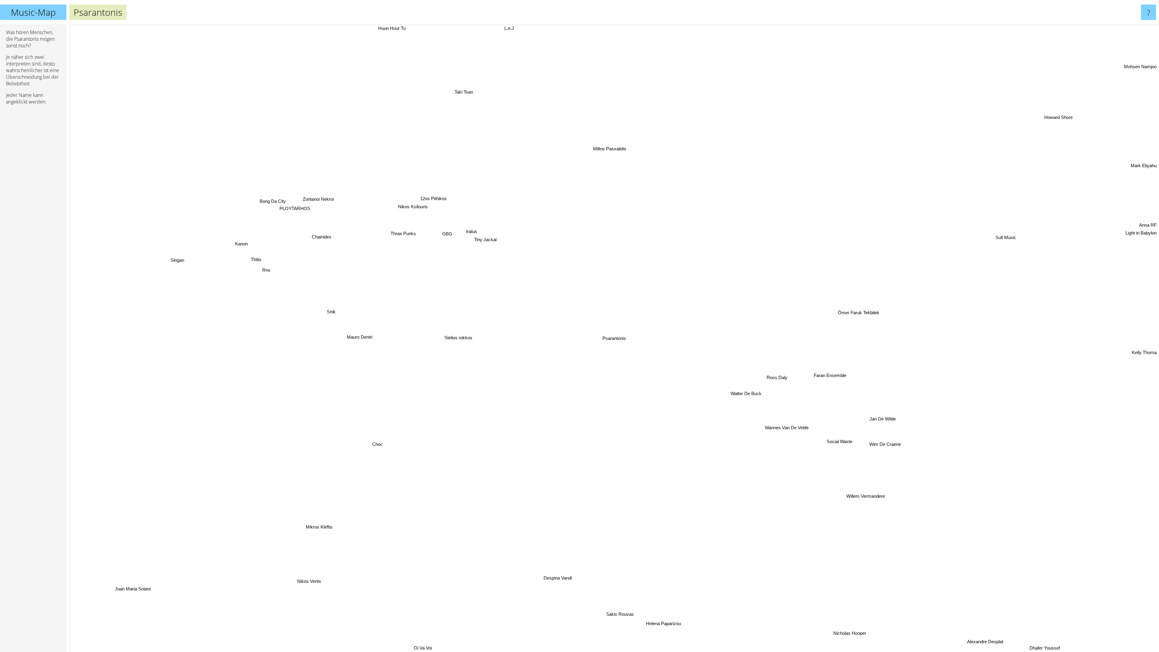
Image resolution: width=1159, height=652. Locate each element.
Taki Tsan (416, 91)
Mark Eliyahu (1144, 186)
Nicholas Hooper (946, 618)
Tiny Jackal (473, 242)
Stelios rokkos (451, 332)
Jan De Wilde (878, 421)
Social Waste (847, 430)
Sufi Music (1012, 241)
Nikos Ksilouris (404, 204)
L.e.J (398, 28)
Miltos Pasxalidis (585, 140)
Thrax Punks (399, 247)
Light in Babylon (1141, 221)
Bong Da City (259, 210)
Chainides (352, 194)
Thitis (247, 268)
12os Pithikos (423, 196)
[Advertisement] (33, 201)
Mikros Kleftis (331, 533)
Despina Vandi (559, 575)
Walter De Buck (744, 392)
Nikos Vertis (311, 580)
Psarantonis (614, 338)
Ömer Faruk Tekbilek (877, 340)
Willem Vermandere (855, 499)
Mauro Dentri (359, 338)
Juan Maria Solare (138, 589)
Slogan (166, 245)
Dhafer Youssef (1061, 647)
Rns (259, 279)
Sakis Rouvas (622, 612)
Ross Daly (767, 373)
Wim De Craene (877, 448)
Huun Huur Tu (375, 28)
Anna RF (1148, 213)
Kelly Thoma (1144, 347)
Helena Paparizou (666, 621)
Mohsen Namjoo (1140, 65)
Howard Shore (1142, 179)
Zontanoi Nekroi (303, 207)
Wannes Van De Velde (781, 429)
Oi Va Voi (422, 647)
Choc (382, 448)
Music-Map (33, 12)
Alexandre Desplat (1070, 622)
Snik (325, 308)
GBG (440, 235)
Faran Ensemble (826, 371)
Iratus (459, 235)
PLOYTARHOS (281, 218)
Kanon (231, 253)
